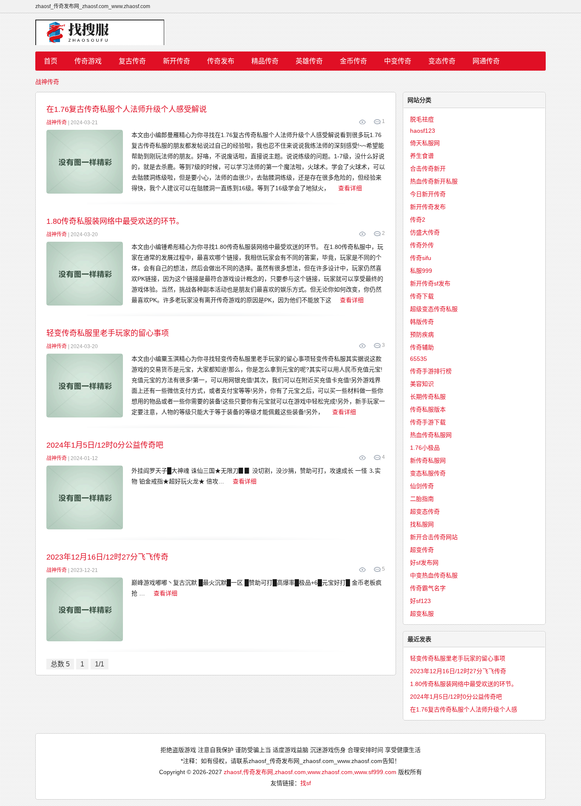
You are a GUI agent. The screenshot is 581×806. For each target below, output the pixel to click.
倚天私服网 (425, 143)
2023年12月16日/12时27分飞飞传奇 (107, 557)
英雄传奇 (309, 61)
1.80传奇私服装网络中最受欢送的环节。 (115, 221)
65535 (418, 358)
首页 (50, 61)
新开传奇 (176, 61)
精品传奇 (265, 61)
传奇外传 (422, 245)
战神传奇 (47, 81)
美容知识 (422, 383)
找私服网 (422, 524)
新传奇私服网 (428, 460)
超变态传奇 (425, 511)
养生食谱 (422, 155)
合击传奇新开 (428, 168)
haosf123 (422, 130)
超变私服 (422, 613)
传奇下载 (422, 296)
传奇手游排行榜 (431, 371)
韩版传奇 (422, 321)
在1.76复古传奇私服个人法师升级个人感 (463, 709)
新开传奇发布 (428, 206)
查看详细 (350, 188)
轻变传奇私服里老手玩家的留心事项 (107, 333)
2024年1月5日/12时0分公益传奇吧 (104, 445)
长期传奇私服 (428, 396)
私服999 (421, 270)
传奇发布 (220, 61)
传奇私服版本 (428, 409)
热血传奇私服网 (431, 435)
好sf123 (420, 600)
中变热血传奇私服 (434, 575)
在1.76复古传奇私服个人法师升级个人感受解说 (126, 109)
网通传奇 (486, 61)
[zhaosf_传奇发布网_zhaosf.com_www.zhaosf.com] (290, 32)
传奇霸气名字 (428, 588)
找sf (305, 783)
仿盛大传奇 (425, 232)
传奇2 (417, 219)
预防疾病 (422, 334)
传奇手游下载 (428, 422)
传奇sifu (420, 257)
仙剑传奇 (422, 486)
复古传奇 (132, 61)
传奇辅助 (422, 347)
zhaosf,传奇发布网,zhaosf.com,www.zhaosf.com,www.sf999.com (310, 772)
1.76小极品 (425, 447)
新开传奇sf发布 (430, 283)
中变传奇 (397, 61)
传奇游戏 (88, 61)
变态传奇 (442, 61)
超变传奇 (422, 549)
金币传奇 (353, 61)
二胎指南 (422, 498)
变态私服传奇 (428, 473)
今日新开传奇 (428, 194)
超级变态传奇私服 (434, 309)
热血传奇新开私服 (434, 181)
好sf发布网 (424, 562)
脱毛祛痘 (422, 119)
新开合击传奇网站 (434, 537)
